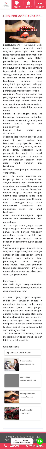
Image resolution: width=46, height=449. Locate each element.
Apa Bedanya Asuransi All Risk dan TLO (28, 380)
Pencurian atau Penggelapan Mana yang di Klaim (27, 364)
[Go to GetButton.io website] (40, 446)
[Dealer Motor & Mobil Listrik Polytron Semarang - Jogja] (6, 4)
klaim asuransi (34, 186)
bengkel (15, 228)
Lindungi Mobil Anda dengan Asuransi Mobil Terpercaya (27, 397)
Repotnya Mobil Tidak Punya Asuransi (26, 413)
